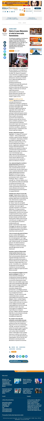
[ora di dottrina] (36, 51)
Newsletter (37, 11)
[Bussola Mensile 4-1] (36, 31)
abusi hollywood (12, 348)
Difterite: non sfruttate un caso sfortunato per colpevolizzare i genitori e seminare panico (7, 383)
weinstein (13, 347)
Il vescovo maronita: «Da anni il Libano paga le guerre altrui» (7, 391)
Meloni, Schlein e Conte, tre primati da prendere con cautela (27, 381)
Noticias (29, 11)
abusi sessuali (18, 348)
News (28, 8)
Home (20, 22)
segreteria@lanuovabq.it (7, 410)
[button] (22, 15)
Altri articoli (22, 371)
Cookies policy (11, 415)
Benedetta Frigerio (4, 34)
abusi (17, 347)
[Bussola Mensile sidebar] (36, 41)
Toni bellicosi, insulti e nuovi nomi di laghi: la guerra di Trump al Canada (28, 391)
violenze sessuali (22, 347)
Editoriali (24, 22)
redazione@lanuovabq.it (7, 408)
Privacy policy (5, 415)
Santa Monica (32, 18)
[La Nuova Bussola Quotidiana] (10, 8)
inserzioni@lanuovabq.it (7, 411)
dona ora (38, 8)
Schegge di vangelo (12, 18)
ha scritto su (17, 99)
